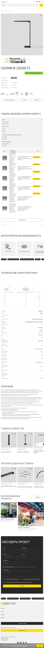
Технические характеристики (9, 100)
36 (4, 128)
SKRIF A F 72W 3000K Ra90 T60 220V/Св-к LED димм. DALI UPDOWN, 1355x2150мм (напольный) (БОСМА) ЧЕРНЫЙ (25, 178)
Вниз (5, 145)
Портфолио (36, 100)
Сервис (14, 84)
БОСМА (41, 313)
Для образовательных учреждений (27, 259)
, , (8, 636)
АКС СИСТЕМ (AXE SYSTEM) (24, 487)
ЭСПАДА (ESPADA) (6, 452)
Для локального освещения (13, 259)
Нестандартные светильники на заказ (25, 530)
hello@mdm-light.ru (5, 638)
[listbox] (11, 563)
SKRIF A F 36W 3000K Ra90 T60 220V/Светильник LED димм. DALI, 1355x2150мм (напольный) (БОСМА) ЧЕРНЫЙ (25, 158)
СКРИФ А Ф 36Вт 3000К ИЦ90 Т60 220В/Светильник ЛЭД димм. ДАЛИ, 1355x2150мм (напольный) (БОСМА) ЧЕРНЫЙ (12, 158)
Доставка (15, 82)
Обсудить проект (22, 623)
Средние (3, 259)
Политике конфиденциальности (20, 645)
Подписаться (22, 630)
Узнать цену (36, 157)
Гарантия (15, 87)
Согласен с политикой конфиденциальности (12, 579)
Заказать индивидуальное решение (34, 73)
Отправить (22, 586)
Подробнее (37, 497)
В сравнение (41, 15)
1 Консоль (6, 121)
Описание (25, 100)
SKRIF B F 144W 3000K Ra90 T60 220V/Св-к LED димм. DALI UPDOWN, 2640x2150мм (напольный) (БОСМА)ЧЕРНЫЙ (25, 198)
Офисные (37, 259)
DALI (42, 378)
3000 (5, 137)
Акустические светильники (12, 598)
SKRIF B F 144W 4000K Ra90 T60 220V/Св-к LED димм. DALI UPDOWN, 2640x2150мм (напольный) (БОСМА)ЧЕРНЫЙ (25, 208)
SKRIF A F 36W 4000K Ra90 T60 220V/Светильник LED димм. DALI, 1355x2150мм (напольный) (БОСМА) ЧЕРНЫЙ (25, 168)
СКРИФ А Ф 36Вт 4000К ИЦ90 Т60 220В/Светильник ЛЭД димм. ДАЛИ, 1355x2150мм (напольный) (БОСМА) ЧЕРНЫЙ (12, 168)
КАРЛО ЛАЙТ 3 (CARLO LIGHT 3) (8, 487)
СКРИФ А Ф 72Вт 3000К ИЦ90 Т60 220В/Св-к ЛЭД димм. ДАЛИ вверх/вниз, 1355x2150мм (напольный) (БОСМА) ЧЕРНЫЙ (12, 178)
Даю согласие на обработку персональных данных (32, 579)
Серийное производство (25, 598)
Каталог (6, 10)
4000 (5, 138)
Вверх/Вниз (6, 143)
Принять (40, 645)
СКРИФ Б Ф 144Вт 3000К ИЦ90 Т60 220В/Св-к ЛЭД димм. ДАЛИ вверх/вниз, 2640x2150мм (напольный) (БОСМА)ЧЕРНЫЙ (12, 197)
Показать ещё (22, 219)
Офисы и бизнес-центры (5, 521)
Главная (2, 10)
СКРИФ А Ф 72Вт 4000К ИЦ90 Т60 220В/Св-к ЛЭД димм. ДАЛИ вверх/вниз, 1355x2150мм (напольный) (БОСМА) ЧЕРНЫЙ (12, 188)
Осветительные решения (5, 520)
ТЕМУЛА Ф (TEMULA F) (23, 452)
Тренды (3, 598)
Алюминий (41, 311)
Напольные (40, 327)
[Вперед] (8, 225)
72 (4, 130)
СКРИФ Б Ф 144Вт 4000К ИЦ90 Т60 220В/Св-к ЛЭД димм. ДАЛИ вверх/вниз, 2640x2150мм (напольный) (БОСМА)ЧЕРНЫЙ (12, 207)
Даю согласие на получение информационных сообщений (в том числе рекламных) (18, 582)
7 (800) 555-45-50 (4, 640)
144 (5, 132)
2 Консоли (6, 123)
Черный (41, 330)
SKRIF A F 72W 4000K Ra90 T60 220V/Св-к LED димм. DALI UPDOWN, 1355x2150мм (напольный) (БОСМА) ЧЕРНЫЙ (25, 188)
